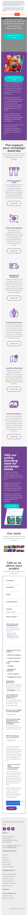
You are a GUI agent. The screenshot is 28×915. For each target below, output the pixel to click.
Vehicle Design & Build (9, 874)
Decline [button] (23, 14)
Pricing (5, 857)
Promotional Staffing (9, 876)
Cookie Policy (7, 862)
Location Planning (8, 878)
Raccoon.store (11, 751)
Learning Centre (7, 895)
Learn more (14, 203)
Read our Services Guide (14, 36)
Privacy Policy (19, 5)
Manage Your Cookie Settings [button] (8, 14)
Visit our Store (11, 506)
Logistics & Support (8, 881)
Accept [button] (17, 14)
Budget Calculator (8, 898)
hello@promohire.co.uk (13, 845)
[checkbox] (14, 666)
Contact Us (6, 859)
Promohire (19, 749)
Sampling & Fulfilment (9, 883)
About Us (5, 855)
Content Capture (8, 886)
